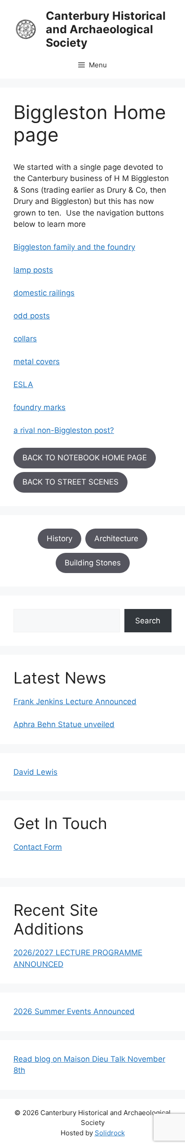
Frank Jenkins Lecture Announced (75, 701)
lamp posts (33, 269)
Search (147, 620)
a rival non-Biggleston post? (63, 430)
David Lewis (35, 772)
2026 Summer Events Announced (74, 1011)
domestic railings (44, 292)
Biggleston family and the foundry (74, 247)
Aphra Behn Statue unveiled (64, 724)
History (59, 538)
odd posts (31, 315)
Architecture (116, 538)
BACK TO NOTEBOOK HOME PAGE (84, 457)
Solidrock (110, 1133)
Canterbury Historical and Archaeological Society (106, 29)
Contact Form (37, 847)
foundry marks (39, 407)
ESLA (23, 384)
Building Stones (93, 562)
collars (25, 338)
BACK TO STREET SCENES (70, 481)
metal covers (36, 361)
